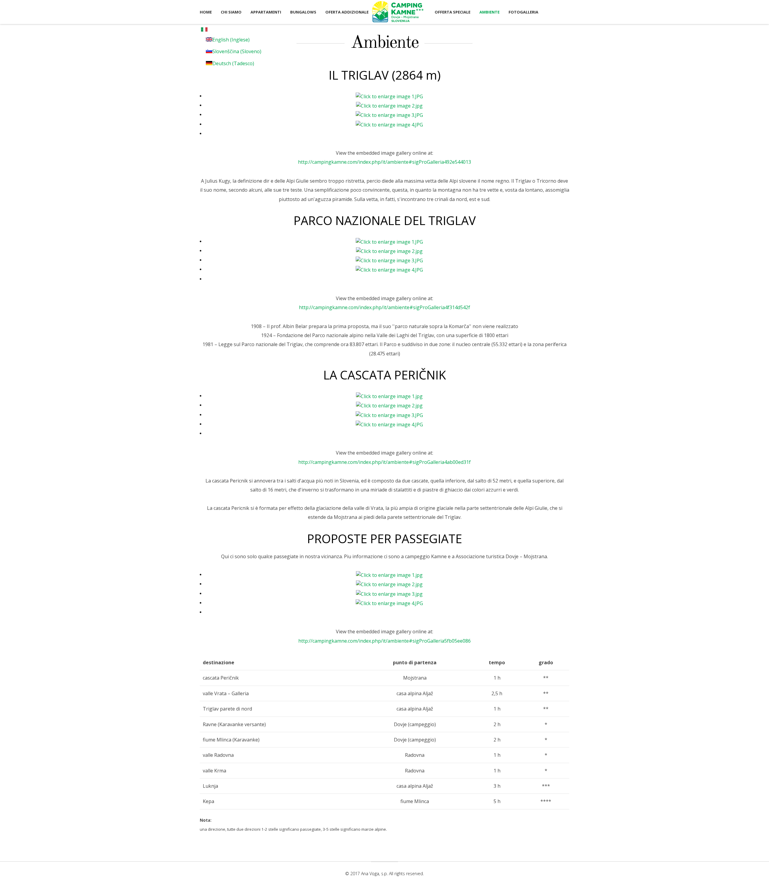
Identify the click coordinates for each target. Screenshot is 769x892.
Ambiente (489, 12)
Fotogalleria (523, 12)
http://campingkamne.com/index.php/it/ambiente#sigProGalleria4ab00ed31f (384, 462)
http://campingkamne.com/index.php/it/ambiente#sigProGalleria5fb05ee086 (384, 641)
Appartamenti (266, 12)
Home (206, 12)
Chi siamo (231, 12)
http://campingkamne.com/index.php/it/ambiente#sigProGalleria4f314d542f (384, 307)
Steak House (398, 12)
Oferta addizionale (347, 12)
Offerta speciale (452, 12)
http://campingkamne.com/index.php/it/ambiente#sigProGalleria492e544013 (384, 162)
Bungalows (303, 12)
